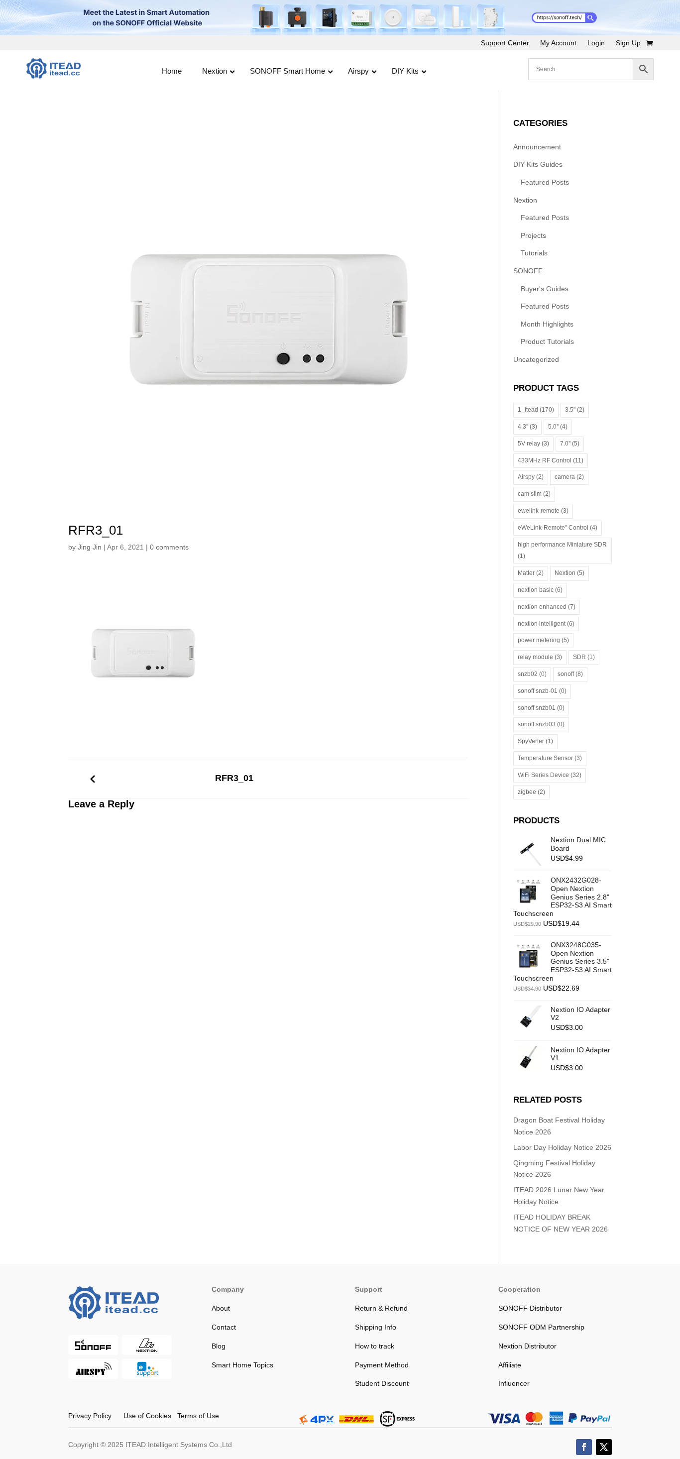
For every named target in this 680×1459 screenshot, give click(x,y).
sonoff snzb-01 (542, 690)
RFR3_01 (234, 778)
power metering (543, 640)
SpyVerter (535, 741)
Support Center (505, 43)
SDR (584, 657)
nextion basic (540, 589)
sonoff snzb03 (541, 724)
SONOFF (528, 271)
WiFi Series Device (549, 775)
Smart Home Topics (242, 1365)
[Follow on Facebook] (584, 1447)
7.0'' (569, 443)
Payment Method (382, 1365)
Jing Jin (90, 547)
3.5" (574, 409)
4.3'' (527, 426)
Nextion (525, 200)
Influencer (514, 1383)
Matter (531, 572)
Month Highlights (547, 324)
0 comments (169, 547)
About (221, 1308)
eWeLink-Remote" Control (557, 527)
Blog (219, 1346)
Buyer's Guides (544, 289)
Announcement (537, 147)
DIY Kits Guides (538, 164)
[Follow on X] (604, 1447)
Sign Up (628, 43)
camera (569, 476)
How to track (374, 1346)
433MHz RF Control (550, 460)
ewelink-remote (543, 510)
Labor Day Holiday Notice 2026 (562, 1147)
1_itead (536, 409)
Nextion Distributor (527, 1346)
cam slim (534, 493)
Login (596, 43)
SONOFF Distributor (530, 1308)
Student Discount (382, 1383)
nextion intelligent (546, 623)
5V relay (533, 443)
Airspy (531, 476)
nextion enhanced (546, 606)
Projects (533, 235)
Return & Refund (381, 1308)
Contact (224, 1327)
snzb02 (532, 674)
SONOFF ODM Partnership (541, 1327)
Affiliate (509, 1365)
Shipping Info (375, 1327)
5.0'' (557, 426)
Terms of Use (195, 1416)
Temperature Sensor (550, 758)
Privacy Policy (90, 1416)
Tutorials (534, 253)
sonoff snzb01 (541, 707)
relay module (540, 657)
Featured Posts (545, 182)
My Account (558, 43)
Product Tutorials (547, 341)
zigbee (531, 791)
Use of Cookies (141, 1416)
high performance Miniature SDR (562, 550)
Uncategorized (536, 359)
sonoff (570, 674)
